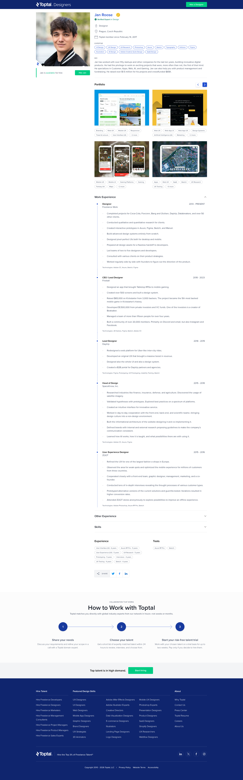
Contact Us (180, 704)
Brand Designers (81, 726)
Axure (150, 47)
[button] (150, 197)
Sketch (159, 47)
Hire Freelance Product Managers (52, 730)
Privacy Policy (125, 767)
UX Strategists (79, 731)
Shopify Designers (148, 726)
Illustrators (111, 726)
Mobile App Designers (83, 715)
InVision (183, 47)
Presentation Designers (150, 710)
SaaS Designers (146, 720)
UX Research (125, 47)
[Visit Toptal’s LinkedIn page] (180, 754)
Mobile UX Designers (149, 699)
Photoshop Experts (148, 704)
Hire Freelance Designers (48, 704)
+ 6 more (170, 186)
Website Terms (139, 767)
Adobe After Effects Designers (120, 699)
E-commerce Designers (117, 720)
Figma (192, 47)
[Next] (204, 84)
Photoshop (139, 47)
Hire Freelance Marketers (48, 710)
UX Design (112, 47)
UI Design (100, 47)
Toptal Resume (182, 715)
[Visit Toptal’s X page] (188, 754)
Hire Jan (82, 72)
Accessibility (153, 767)
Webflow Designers (148, 736)
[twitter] (113, 573)
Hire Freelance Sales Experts (50, 735)
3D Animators (79, 736)
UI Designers (79, 704)
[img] (118, 15)
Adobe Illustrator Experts (117, 704)
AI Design (112, 52)
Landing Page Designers (118, 731)
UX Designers (79, 699)
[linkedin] (126, 573)
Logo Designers (113, 736)
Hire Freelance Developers (49, 699)
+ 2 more (134, 135)
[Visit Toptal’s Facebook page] (196, 754)
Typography (170, 47)
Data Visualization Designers (119, 715)
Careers (178, 720)
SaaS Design (151, 52)
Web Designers (80, 710)
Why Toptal (180, 699)
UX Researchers (147, 731)
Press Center (181, 710)
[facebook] (119, 573)
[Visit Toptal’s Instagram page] (204, 754)
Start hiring (140, 670)
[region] (151, 139)
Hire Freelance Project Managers (52, 724)
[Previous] (198, 84)
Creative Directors (114, 710)
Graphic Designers (82, 720)
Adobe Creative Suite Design (131, 52)
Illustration (100, 52)
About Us (179, 726)
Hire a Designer (196, 4)
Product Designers (148, 715)
